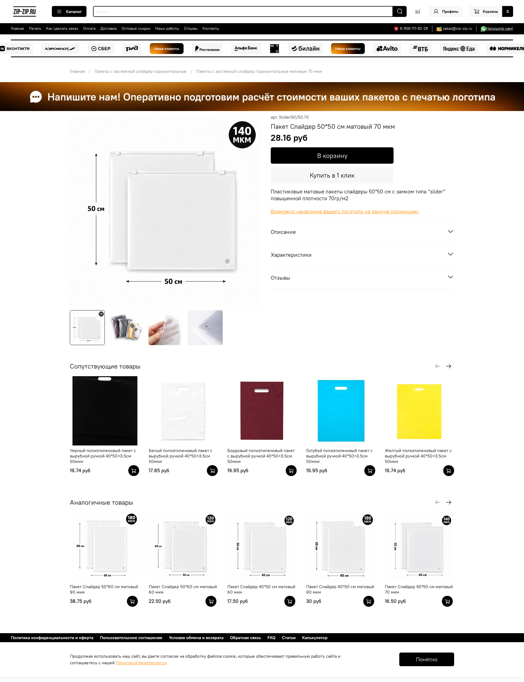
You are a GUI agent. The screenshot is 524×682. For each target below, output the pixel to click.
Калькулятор (314, 637)
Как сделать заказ (62, 28)
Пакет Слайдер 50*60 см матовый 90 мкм (104, 589)
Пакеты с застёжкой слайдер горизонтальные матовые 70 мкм (259, 71)
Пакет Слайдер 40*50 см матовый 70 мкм (419, 589)
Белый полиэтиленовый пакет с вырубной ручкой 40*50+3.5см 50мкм (180, 455)
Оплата (89, 28)
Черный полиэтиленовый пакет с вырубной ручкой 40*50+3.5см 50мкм (103, 455)
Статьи (289, 637)
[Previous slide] (78, 209)
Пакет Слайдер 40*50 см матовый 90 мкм (340, 589)
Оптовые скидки (135, 28)
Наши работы (167, 28)
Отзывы (191, 28)
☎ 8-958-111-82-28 (411, 28)
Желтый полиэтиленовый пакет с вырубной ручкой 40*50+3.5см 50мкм (418, 455)
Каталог (74, 11)
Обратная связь (245, 637)
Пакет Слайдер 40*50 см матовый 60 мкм (261, 589)
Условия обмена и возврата (196, 637)
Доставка (108, 28)
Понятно (426, 659)
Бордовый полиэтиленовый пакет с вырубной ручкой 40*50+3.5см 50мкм (261, 455)
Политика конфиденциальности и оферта (52, 637)
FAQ (271, 637)
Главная (17, 28)
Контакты (211, 28)
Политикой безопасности (141, 662)
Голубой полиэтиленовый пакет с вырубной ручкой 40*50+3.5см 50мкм (339, 455)
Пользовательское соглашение (131, 637)
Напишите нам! (499, 28)
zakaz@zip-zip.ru (457, 28)
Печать (35, 28)
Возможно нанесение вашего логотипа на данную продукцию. (345, 211)
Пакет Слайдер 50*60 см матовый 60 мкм (183, 589)
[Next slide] (253, 209)
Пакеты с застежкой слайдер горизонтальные (140, 71)
